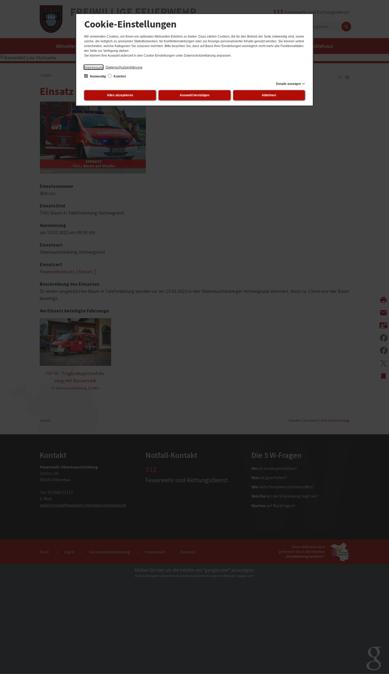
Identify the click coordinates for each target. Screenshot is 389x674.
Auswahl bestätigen (194, 95)
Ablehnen (269, 95)
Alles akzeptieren (120, 95)
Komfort (119, 76)
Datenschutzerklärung (124, 67)
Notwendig (98, 76)
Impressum (93, 67)
